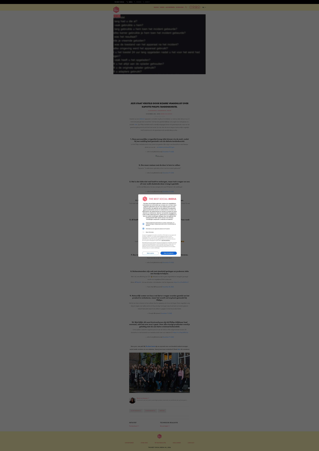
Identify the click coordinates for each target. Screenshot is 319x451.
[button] (159, 232)
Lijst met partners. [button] (165, 240)
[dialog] (159, 225)
